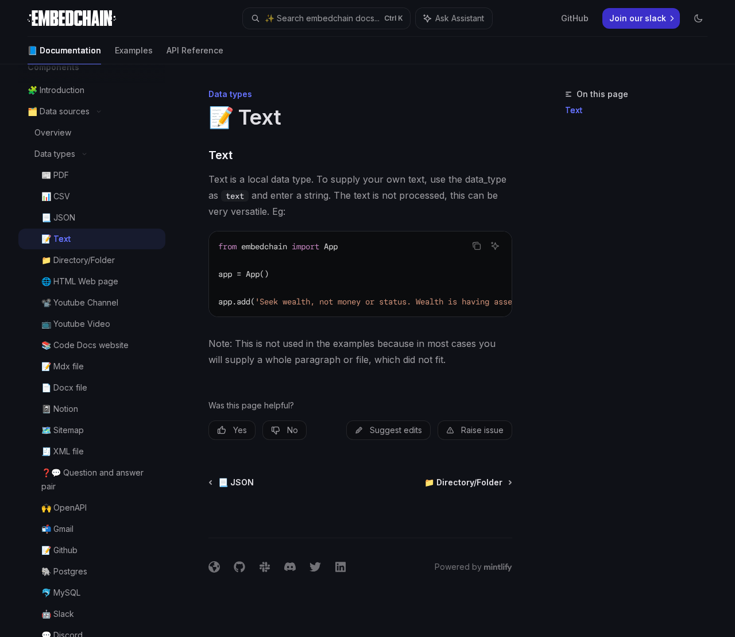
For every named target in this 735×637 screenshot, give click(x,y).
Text (573, 110)
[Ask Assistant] (495, 245)
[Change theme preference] (698, 18)
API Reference (195, 50)
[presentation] (101, 350)
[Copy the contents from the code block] (476, 245)
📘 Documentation (64, 50)
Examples (134, 50)
